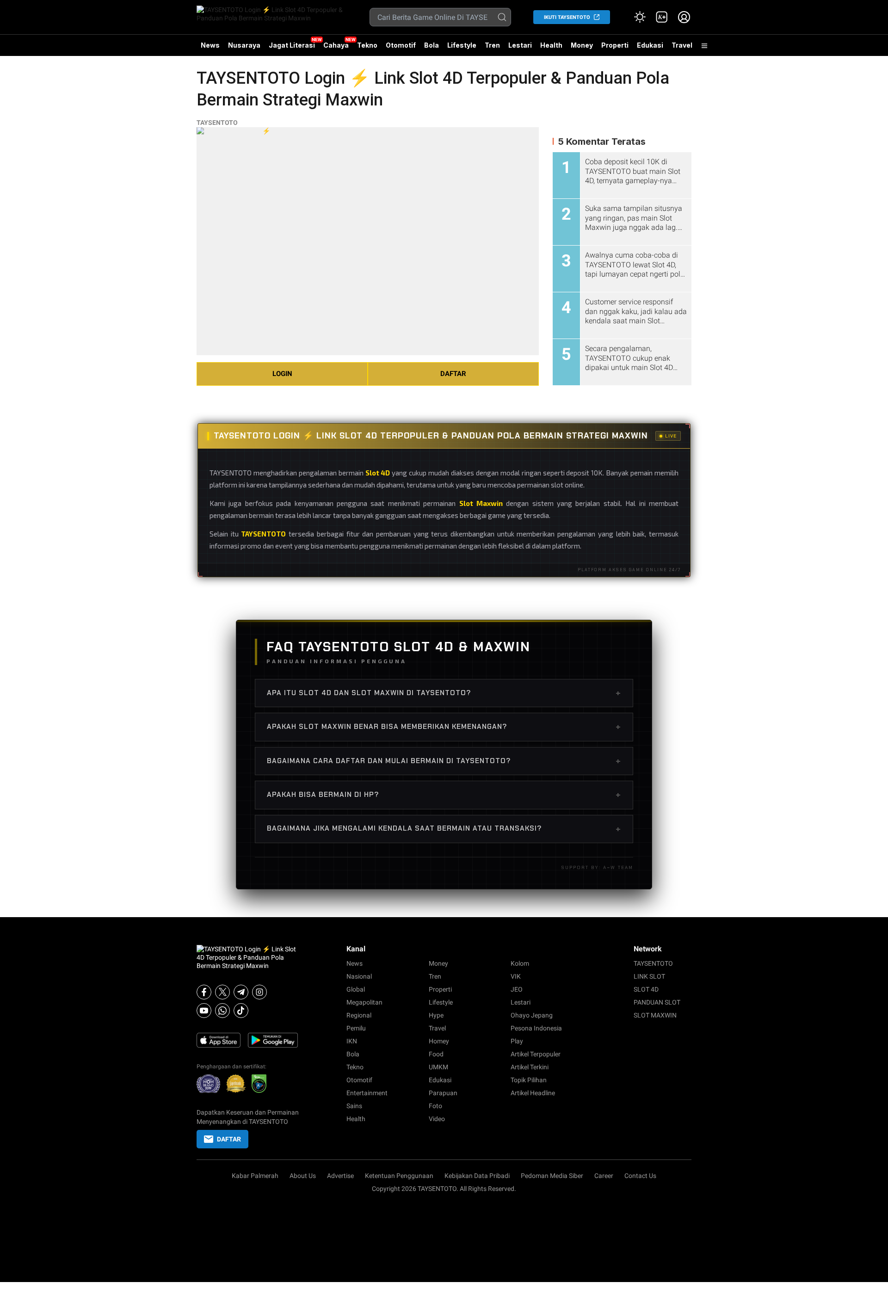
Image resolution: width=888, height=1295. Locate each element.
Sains (354, 1106)
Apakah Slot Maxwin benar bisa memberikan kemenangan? (444, 726)
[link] (661, 17)
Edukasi (650, 45)
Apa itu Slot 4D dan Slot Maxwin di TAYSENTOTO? (444, 692)
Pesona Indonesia (536, 1028)
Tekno (367, 45)
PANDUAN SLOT (657, 1002)
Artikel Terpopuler (536, 1054)
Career (603, 1175)
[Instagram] (259, 992)
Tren (492, 45)
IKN (351, 1041)
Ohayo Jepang (532, 1015)
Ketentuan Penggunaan (399, 1175)
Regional (358, 1015)
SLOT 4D (646, 989)
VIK (516, 976)
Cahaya (336, 45)
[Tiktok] (241, 1010)
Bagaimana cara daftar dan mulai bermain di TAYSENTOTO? (444, 760)
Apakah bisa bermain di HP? (444, 794)
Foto (435, 1106)
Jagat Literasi (292, 45)
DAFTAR (453, 374)
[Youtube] (204, 1010)
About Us (303, 1175)
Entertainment (367, 1093)
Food (436, 1054)
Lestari (520, 48)
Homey (439, 1041)
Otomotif (401, 45)
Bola (431, 45)
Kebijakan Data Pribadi (477, 1175)
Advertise (340, 1175)
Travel (682, 45)
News (210, 45)
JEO (517, 989)
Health (551, 45)
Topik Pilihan (529, 1080)
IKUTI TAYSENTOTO (567, 17)
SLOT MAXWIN (655, 1015)
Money (582, 45)
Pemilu (356, 1028)
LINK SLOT (649, 976)
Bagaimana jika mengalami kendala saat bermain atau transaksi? (444, 828)
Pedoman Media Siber (552, 1175)
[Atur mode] (639, 17)
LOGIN (282, 374)
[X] (222, 992)
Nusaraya (244, 45)
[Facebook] (204, 992)
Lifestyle (461, 45)
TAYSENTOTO (217, 122)
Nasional (359, 976)
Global (355, 989)
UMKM (438, 1067)
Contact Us (640, 1175)
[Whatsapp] (222, 1010)
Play (517, 1041)
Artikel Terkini (530, 1067)
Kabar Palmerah (255, 1175)
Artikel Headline (533, 1093)
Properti (615, 45)
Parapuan (443, 1093)
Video (437, 1118)
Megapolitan (364, 1002)
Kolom (520, 963)
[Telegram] (241, 992)
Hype (436, 1015)
